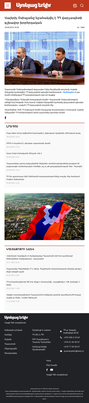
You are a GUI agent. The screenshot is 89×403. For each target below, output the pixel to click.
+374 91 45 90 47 (72, 342)
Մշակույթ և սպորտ (41, 330)
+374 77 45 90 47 (72, 347)
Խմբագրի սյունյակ (13, 330)
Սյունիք (8, 335)
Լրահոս (12, 126)
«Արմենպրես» (68, 92)
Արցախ (8, 339)
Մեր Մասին (51, 365)
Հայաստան (10, 344)
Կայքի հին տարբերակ (15, 323)
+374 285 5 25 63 (72, 337)
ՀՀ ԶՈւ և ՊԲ (38, 335)
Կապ (48, 360)
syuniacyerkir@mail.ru (74, 351)
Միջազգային (11, 348)
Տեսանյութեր (11, 353)
